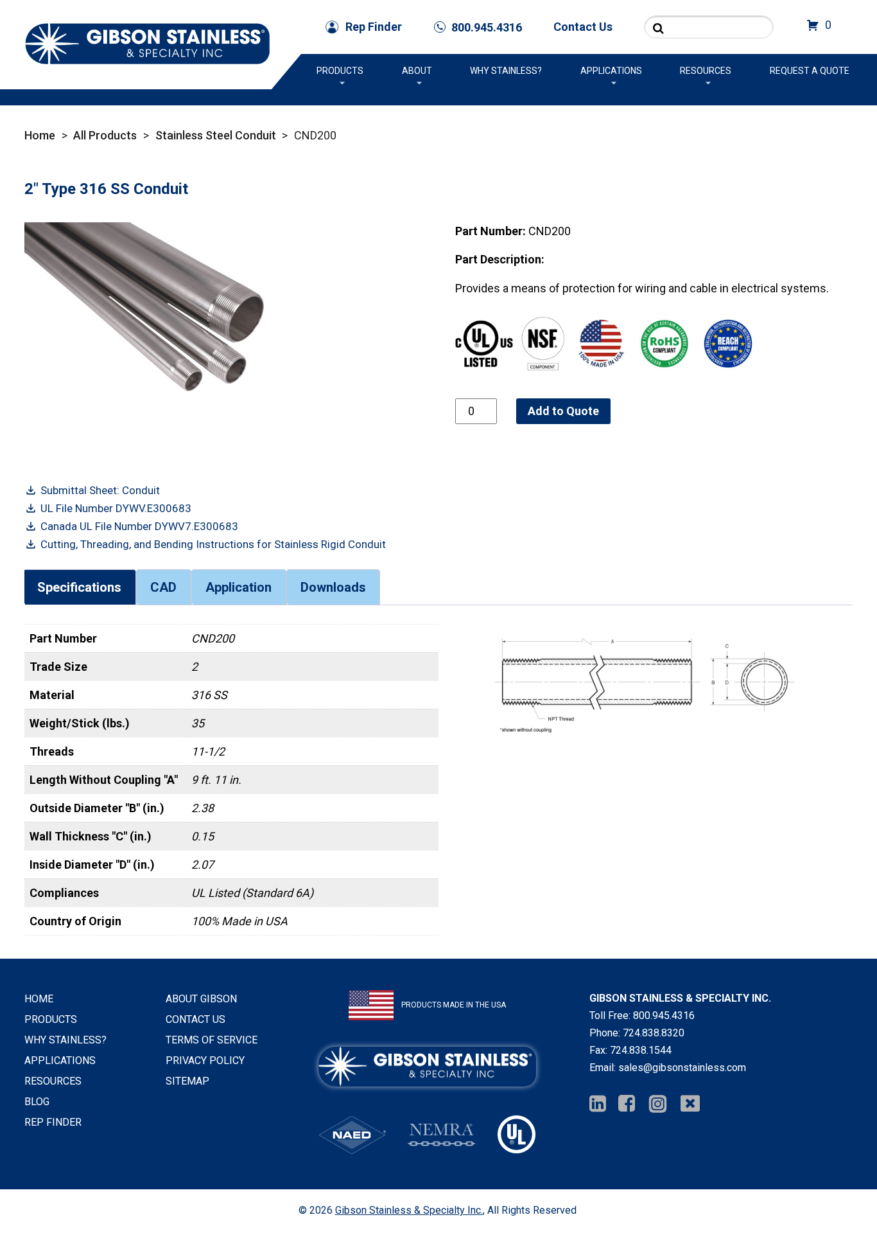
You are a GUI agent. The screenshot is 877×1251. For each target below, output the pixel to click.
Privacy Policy (205, 1060)
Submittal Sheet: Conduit (100, 490)
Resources (705, 71)
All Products (105, 135)
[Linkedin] (597, 1104)
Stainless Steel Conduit (215, 135)
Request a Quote (809, 71)
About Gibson (201, 999)
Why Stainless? (506, 71)
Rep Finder (373, 26)
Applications (611, 71)
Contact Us (582, 26)
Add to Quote (563, 411)
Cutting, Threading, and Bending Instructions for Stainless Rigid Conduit (213, 544)
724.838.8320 (653, 1033)
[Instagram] (657, 1104)
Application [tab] (238, 587)
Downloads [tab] (333, 587)
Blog (36, 1102)
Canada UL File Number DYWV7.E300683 (139, 526)
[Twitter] (690, 1104)
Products (340, 71)
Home (39, 135)
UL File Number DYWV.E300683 (115, 508)
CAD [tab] (163, 587)
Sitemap (187, 1081)
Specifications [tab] (79, 587)
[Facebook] (626, 1104)
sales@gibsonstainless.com (682, 1067)
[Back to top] (833, 1207)
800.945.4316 (664, 1015)
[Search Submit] (658, 27)
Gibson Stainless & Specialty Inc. (409, 1210)
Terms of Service (211, 1040)
